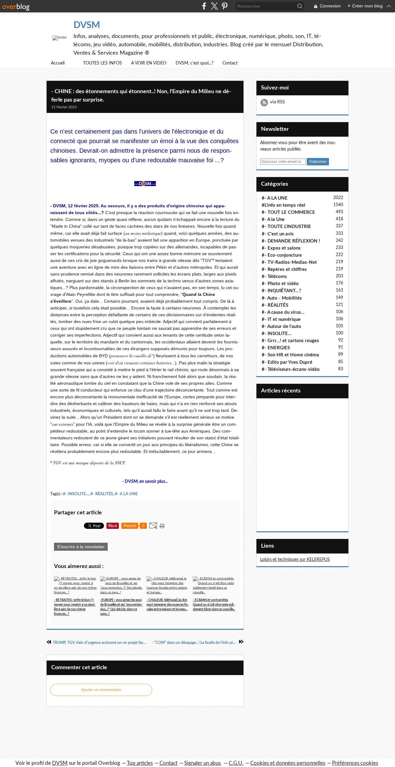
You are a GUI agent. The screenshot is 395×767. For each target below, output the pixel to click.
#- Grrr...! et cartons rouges (290, 340)
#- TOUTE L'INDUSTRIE (286, 226)
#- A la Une (273, 219)
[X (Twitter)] (214, 6)
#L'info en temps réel (283, 205)
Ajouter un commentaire (101, 690)
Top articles (140, 763)
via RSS (277, 102)
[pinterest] (224, 6)
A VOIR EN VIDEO (148, 63)
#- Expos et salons (281, 248)
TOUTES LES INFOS (102, 63)
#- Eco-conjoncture (282, 255)
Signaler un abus (203, 763)
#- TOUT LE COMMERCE (288, 212)
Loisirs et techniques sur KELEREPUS (295, 560)
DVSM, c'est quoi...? (194, 63)
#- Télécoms (274, 276)
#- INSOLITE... (76, 494)
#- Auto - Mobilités (282, 298)
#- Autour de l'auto (281, 326)
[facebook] (204, 6)
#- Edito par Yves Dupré (287, 362)
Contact (230, 63)
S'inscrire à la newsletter (81, 546)
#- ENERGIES (276, 348)
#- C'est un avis (278, 234)
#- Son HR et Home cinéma (290, 355)
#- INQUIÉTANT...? (281, 290)
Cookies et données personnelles (287, 763)
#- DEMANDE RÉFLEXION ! (291, 241)
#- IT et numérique (281, 319)
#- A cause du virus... (283, 312)
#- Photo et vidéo (280, 283)
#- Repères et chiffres (284, 269)
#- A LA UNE (126, 494)
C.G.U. (236, 763)
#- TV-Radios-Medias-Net (289, 262)
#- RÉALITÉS (101, 494)
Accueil (57, 63)
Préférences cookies (355, 763)
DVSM (86, 25)
